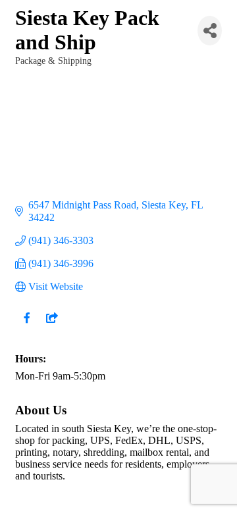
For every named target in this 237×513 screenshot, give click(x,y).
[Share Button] (210, 30)
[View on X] (51, 325)
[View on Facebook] (26, 325)
